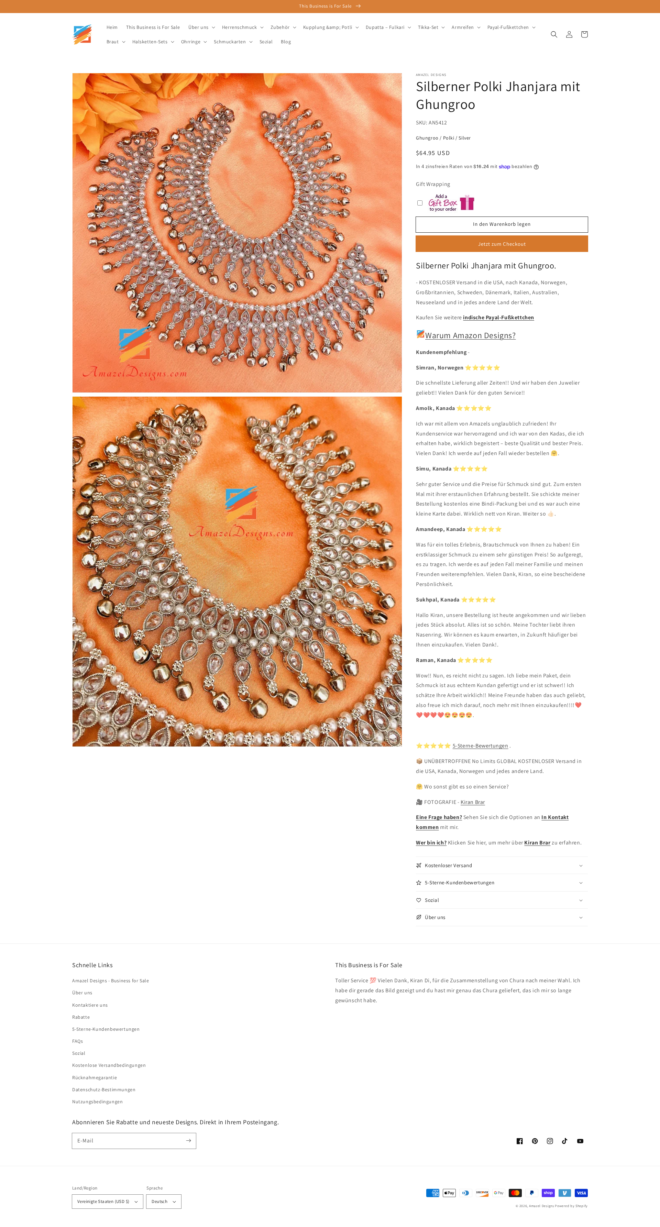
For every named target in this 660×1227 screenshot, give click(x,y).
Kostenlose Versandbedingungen (109, 1065)
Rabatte (81, 1017)
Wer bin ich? (431, 842)
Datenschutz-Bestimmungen (103, 1089)
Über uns (82, 993)
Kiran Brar (473, 802)
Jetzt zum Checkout (502, 244)
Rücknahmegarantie (94, 1077)
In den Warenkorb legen (502, 224)
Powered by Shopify (571, 1206)
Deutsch (159, 1201)
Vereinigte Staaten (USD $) (103, 1201)
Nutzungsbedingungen (97, 1101)
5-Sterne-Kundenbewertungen (106, 1029)
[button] (554, 34)
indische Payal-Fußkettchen (498, 317)
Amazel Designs (541, 1206)
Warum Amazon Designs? (470, 335)
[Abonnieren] (188, 1140)
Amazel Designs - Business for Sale (110, 980)
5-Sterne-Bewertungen (480, 745)
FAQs (77, 1041)
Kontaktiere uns (90, 1005)
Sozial (79, 1053)
